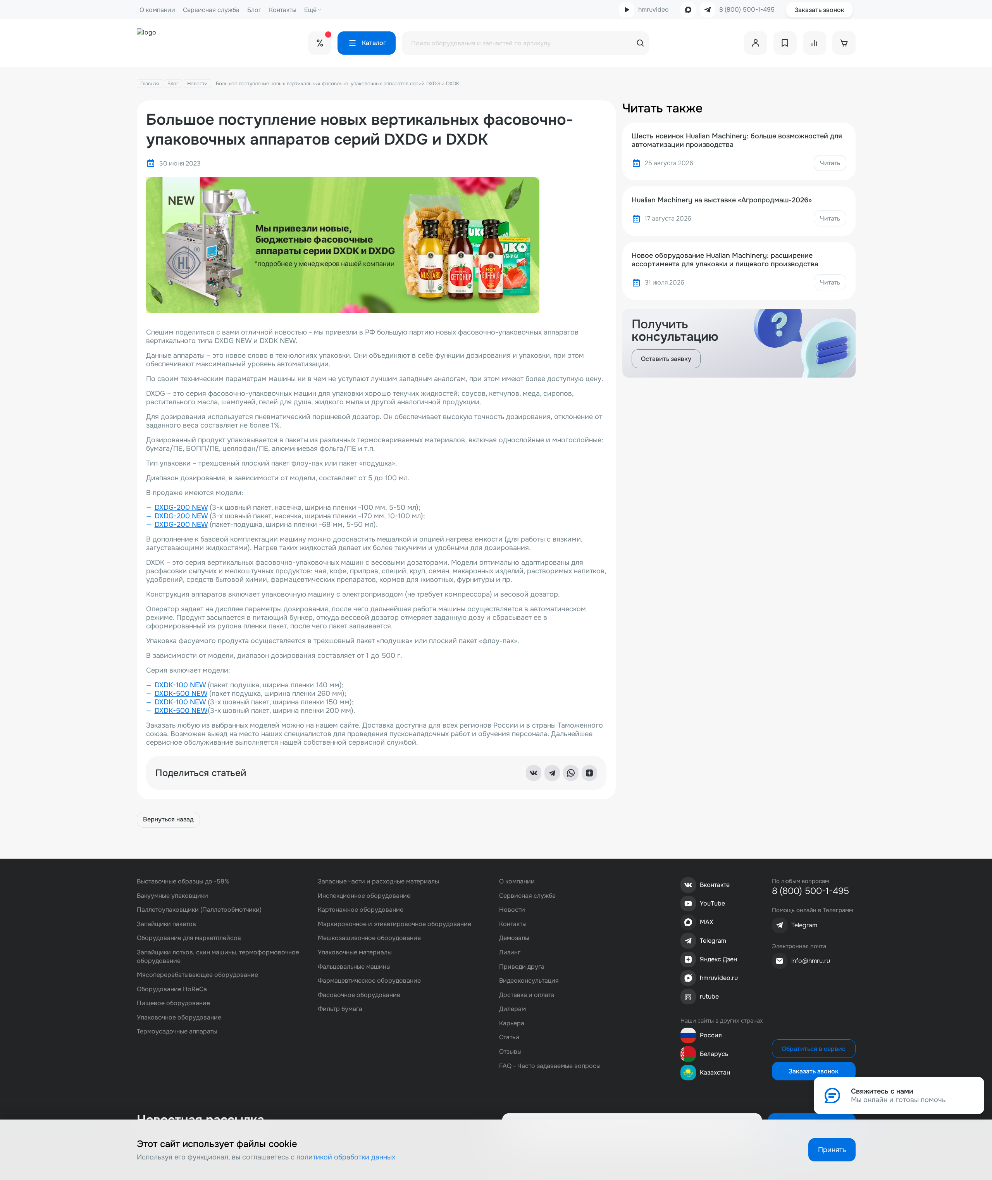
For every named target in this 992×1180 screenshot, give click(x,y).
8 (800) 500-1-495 (747, 10)
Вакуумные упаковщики (172, 896)
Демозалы (514, 938)
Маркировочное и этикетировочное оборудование (394, 924)
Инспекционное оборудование (364, 896)
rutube (709, 996)
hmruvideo (653, 9)
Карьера (511, 1023)
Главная (149, 83)
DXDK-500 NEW (181, 693)
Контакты (282, 10)
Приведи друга (521, 967)
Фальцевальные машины (354, 967)
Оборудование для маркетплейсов (189, 938)
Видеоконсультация (529, 980)
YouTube (712, 903)
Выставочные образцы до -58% (183, 881)
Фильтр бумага (340, 1009)
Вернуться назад (168, 819)
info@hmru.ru (810, 961)
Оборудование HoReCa (172, 989)
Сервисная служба (211, 10)
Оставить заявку (666, 359)
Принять (832, 1149)
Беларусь (714, 1054)
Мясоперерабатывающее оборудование (197, 975)
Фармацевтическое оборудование (369, 980)
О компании (157, 10)
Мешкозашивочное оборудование (369, 938)
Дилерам (512, 1009)
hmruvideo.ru (719, 978)
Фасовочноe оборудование (359, 995)
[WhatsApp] (571, 773)
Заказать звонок (819, 10)
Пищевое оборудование (173, 1003)
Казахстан (715, 1072)
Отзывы (510, 1051)
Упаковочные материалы (355, 952)
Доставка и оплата (527, 995)
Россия (711, 1035)
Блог (254, 10)
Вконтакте (715, 885)
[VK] (533, 773)
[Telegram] (552, 773)
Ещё (310, 10)
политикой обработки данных (345, 1157)
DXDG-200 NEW (181, 507)
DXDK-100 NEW (180, 685)
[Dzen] (589, 773)
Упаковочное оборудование (179, 1017)
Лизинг (509, 952)
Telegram (713, 941)
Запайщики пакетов (166, 924)
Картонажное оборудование (360, 910)
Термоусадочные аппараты (177, 1031)
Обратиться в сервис (814, 1049)
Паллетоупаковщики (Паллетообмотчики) (199, 910)
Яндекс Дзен (718, 959)
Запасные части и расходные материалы (378, 881)
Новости (197, 83)
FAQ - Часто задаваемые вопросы (550, 1066)
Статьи (509, 1037)
